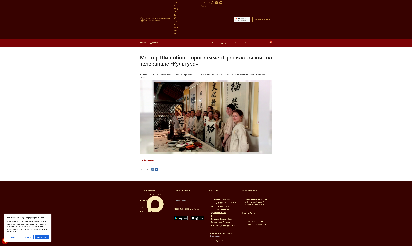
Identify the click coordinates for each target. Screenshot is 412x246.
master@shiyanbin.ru (221, 206)
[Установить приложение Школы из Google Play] (181, 220)
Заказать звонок (262, 19)
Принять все (41, 237)
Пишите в (221, 210)
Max (144, 211)
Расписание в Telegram (222, 216)
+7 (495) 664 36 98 (229, 203)
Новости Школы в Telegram (224, 219)
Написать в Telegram (221, 222)
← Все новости (148, 160)
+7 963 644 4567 (226, 199)
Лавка (203, 6)
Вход (144, 43)
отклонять (27, 237)
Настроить (13, 237)
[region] (28, 228)
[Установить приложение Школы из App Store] (197, 220)
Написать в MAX (219, 213)
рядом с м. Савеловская (254, 205)
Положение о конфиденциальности (189, 226)
